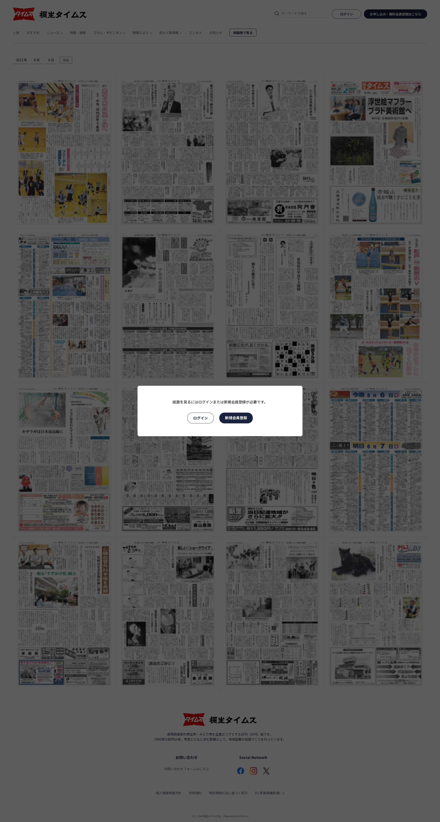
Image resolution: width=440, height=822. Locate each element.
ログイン (200, 418)
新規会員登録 (236, 417)
